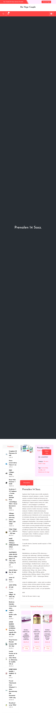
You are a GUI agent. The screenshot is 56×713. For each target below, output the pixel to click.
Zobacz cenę (47, 452)
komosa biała (44, 468)
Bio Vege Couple (28, 7)
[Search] (3, 14)
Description (26, 482)
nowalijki (40, 470)
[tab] (26, 482)
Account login (46, 2)
